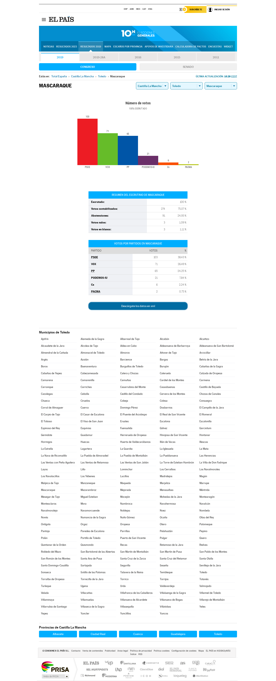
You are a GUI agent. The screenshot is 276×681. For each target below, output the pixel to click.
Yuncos (164, 613)
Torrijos (164, 579)
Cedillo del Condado (131, 393)
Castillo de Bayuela (210, 387)
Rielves (203, 544)
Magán (203, 476)
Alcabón (164, 338)
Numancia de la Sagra (93, 517)
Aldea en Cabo (128, 345)
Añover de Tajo (168, 352)
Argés (44, 359)
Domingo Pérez (129, 407)
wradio (130, 669)
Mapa (107, 46)
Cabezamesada (89, 373)
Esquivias (86, 428)
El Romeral (205, 414)
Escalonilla (205, 421)
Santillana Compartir (151, 663)
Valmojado (205, 586)
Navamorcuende (90, 510)
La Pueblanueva (169, 455)
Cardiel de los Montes (172, 380)
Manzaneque (88, 483)
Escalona (165, 421)
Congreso (87, 66)
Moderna (108, 675)
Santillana (129, 663)
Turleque (46, 586)
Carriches (86, 387)
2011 (216, 57)
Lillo (83, 469)
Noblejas (125, 510)
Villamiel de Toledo (210, 592)
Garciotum (205, 428)
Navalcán (204, 503)
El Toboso (46, 421)
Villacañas (86, 592)
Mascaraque (48, 489)
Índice (133, 654)
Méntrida (204, 489)
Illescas (203, 441)
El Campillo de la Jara (211, 407)
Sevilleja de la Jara (210, 565)
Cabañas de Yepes (51, 373)
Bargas (164, 359)
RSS (140, 654)
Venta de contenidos (92, 651)
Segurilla (125, 565)
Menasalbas (166, 489)
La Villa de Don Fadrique (213, 462)
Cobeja (124, 400)
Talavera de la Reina (131, 572)
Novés (44, 517)
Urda (123, 586)
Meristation (200, 675)
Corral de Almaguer (52, 407)
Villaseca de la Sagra (92, 606)
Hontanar (204, 435)
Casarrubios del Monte (133, 387)
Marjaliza (165, 483)
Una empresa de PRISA (55, 666)
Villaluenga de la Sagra (173, 592)
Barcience (126, 359)
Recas (123, 544)
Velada (45, 592)
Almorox (125, 352)
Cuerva (85, 407)
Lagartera (86, 448)
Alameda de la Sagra (92, 338)
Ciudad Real (98, 634)
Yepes (44, 613)
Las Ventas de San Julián (134, 462)
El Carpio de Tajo (50, 414)
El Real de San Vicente (172, 414)
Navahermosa (168, 503)
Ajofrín (44, 338)
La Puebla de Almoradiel (94, 455)
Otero (163, 524)
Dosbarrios (166, 407)
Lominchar (126, 469)
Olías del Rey (206, 517)
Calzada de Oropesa (210, 373)
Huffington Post (96, 669)
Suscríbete (196, 9)
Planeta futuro (191, 669)
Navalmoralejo (49, 510)
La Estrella (47, 448)
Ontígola (46, 524)
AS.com (180, 663)
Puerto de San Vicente (133, 538)
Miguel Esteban (89, 496)
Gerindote (46, 435)
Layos (44, 469)
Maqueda (125, 483)
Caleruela (165, 373)
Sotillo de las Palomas (93, 572)
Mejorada (125, 489)
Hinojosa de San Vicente (174, 435)
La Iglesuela (166, 448)
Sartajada (86, 565)
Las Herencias (207, 455)
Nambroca (126, 503)
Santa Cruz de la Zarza (133, 558)
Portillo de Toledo (90, 538)
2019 (60, 57)
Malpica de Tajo (50, 483)
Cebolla (85, 393)
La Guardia (126, 448)
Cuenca (138, 634)
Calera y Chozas (129, 373)
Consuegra (205, 400)
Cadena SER (168, 663)
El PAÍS (91, 663)
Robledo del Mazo (51, 551)
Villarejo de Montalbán (212, 599)
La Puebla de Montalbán (133, 455)
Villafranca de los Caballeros (136, 592)
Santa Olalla (206, 558)
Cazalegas (47, 393)
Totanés (204, 579)
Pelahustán (166, 531)
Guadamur (87, 435)
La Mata (204, 448)
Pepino (203, 531)
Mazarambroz (88, 489)
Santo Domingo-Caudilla (55, 565)
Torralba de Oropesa (52, 579)
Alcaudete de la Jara (52, 345)
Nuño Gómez (127, 517)
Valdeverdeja (167, 586)
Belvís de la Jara (208, 359)
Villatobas (165, 606)
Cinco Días (146, 669)
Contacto (75, 651)
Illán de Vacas (167, 441)
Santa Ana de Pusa (91, 558)
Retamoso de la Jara (171, 544)
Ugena (84, 586)
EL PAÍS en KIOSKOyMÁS (218, 651)
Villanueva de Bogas (171, 599)
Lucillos (124, 476)
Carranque (47, 387)
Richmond (88, 675)
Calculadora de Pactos (190, 46)
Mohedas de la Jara (171, 496)
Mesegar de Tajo (50, 496)
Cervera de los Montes (172, 393)
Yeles (202, 606)
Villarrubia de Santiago (54, 606)
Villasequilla (127, 606)
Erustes (124, 421)
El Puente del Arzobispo (133, 414)
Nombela (204, 510)
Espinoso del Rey (50, 428)
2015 (177, 57)
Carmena (204, 380)
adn (194, 663)
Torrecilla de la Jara (92, 579)
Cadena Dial (161, 669)
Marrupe (204, 483)
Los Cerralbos (168, 469)
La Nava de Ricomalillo (54, 455)
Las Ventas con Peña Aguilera (58, 462)
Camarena (47, 380)
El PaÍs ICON (146, 675)
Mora (83, 503)
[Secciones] (44, 19)
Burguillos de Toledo (131, 366)
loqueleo (180, 675)
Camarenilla (87, 380)
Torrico (124, 579)
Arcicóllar (205, 352)
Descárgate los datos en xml (138, 306)
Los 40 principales (110, 663)
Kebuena (205, 669)
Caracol (209, 663)
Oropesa (125, 524)
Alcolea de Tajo (89, 345)
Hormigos (46, 441)
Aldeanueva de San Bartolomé (216, 345)
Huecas (85, 441)
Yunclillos (125, 613)
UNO (119, 669)
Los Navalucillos (50, 476)
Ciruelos (85, 400)
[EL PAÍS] (62, 19)
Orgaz (84, 524)
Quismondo (87, 544)
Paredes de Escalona (92, 531)
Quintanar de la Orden (53, 544)
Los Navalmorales (209, 469)
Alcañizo (204, 338)
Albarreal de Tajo (130, 338)
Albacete (58, 634)
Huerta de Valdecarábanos (135, 441)
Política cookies (162, 651)
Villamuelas (87, 599)
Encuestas (215, 46)
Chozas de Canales (210, 393)
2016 (138, 57)
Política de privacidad (141, 651)
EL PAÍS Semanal (176, 669)
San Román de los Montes (55, 558)
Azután (84, 359)
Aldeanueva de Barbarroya (175, 345)
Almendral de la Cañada (54, 352)
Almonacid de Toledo (92, 352)
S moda (162, 675)
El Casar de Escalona (92, 414)
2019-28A (99, 57)
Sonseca (46, 572)
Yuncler (85, 613)
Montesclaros (48, 503)
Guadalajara (178, 634)
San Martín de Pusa (171, 551)
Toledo (203, 572)
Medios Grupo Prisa (55, 676)
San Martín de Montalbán (134, 551)
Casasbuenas (167, 387)
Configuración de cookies (184, 651)
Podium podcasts (128, 675)
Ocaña (163, 517)
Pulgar (163, 538)
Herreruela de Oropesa (133, 435)
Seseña (164, 565)
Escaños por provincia (127, 46)
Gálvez (163, 428)
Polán (44, 538)
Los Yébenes (88, 476)
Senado (188, 66)
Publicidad (110, 651)
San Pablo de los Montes (213, 551)
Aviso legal (122, 651)
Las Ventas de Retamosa (95, 462)
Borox (44, 366)
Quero (202, 538)
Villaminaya (47, 599)
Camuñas (125, 380)
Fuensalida (126, 428)
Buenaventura (89, 366)
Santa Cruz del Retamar (173, 558)
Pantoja (45, 531)
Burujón (164, 366)
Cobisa (163, 400)
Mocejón (125, 496)
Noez (163, 510)
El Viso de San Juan (92, 421)
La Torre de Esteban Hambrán (177, 462)
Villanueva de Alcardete (133, 599)
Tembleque (166, 572)
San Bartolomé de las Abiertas (98, 551)
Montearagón (207, 496)
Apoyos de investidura (159, 46)
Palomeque (205, 524)
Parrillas (125, 531)
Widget (228, 46)
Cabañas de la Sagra (211, 366)
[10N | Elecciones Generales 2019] (138, 33)
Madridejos (166, 476)
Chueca (45, 400)
